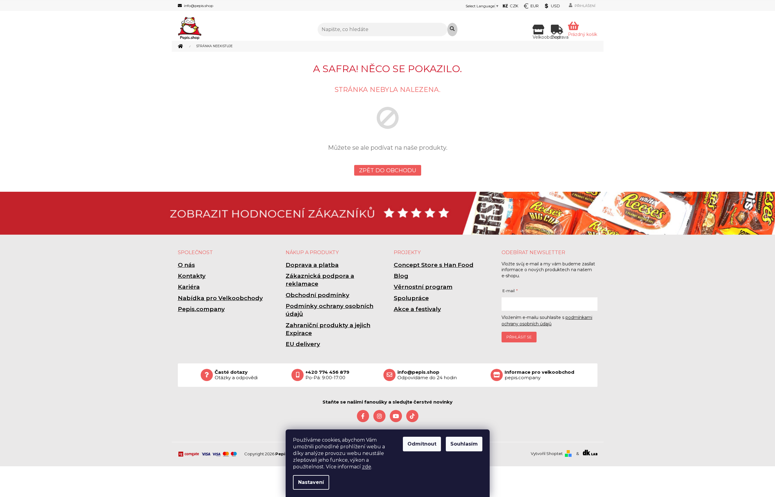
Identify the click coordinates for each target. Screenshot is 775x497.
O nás (186, 264)
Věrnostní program (423, 286)
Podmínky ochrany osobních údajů (329, 310)
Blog (401, 275)
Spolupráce (411, 298)
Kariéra (189, 286)
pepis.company (539, 374)
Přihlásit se (519, 337)
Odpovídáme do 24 (427, 374)
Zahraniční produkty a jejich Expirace (328, 329)
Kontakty (192, 275)
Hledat (452, 29)
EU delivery (303, 344)
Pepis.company (201, 309)
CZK (514, 5)
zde (366, 467)
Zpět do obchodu (387, 170)
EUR (534, 5)
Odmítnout (421, 444)
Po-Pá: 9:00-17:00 (327, 374)
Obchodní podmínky (317, 295)
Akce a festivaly (417, 309)
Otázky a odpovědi (236, 374)
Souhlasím (464, 444)
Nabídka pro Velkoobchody (220, 298)
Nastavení (311, 482)
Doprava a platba (312, 264)
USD (555, 5)
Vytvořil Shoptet (547, 453)
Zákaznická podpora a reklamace (320, 279)
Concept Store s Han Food (434, 264)
